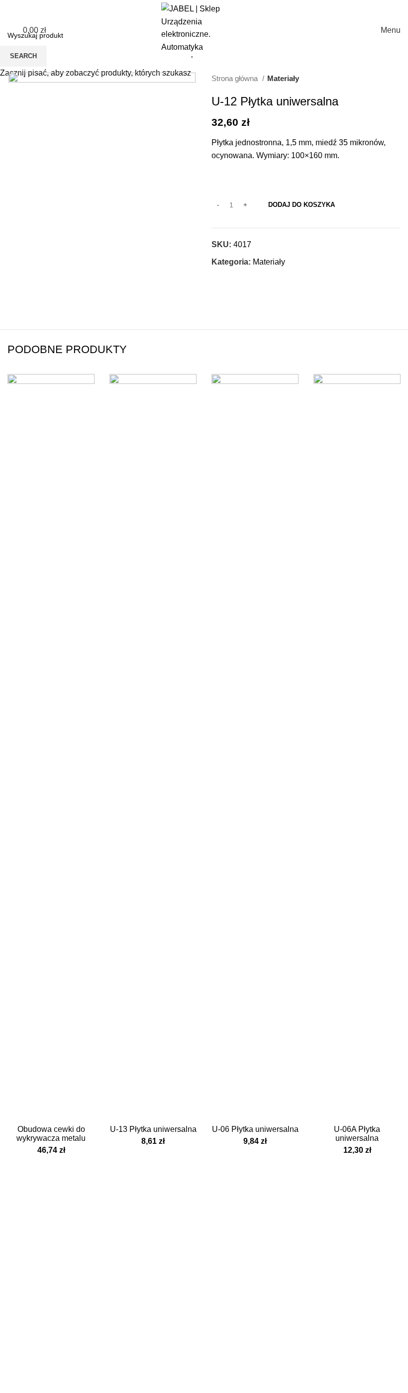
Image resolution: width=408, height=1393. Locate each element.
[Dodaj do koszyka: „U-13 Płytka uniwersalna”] (119, 1110)
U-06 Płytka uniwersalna (255, 1129)
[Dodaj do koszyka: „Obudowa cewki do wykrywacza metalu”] (17, 1110)
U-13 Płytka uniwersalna (153, 1129)
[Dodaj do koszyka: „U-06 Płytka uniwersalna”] (221, 1110)
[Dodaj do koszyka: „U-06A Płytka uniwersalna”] (323, 1110)
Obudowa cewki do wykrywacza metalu (51, 1133)
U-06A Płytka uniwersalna (357, 1133)
